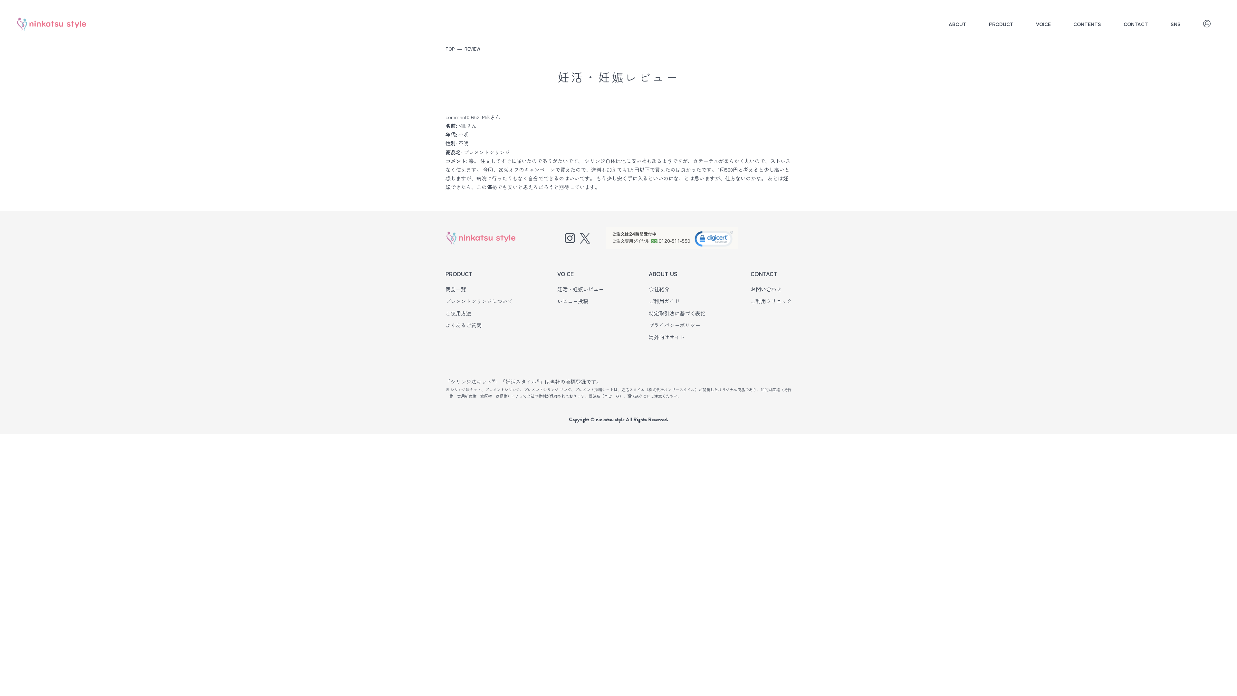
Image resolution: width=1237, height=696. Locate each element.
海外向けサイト (667, 337)
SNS (1176, 24)
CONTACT (1136, 24)
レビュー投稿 (572, 301)
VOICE (1043, 24)
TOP (450, 48)
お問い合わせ (766, 289)
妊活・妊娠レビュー (580, 289)
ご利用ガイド (664, 301)
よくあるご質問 (464, 325)
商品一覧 (456, 289)
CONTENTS (1087, 24)
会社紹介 (659, 289)
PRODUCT (1001, 24)
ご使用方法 (458, 313)
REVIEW (472, 48)
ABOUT (957, 24)
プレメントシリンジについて (479, 301)
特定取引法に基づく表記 (677, 313)
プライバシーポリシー (674, 325)
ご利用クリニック (771, 301)
